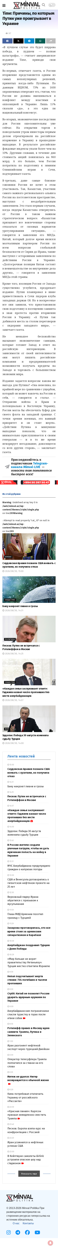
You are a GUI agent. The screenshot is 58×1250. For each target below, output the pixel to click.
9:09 (11, 1006)
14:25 (11, 792)
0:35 (11, 1072)
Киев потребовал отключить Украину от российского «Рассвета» (25, 1097)
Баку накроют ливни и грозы (20, 606)
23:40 (11, 1124)
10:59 (11, 941)
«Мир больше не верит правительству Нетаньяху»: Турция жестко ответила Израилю (28, 962)
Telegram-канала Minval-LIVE (29, 465)
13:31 (11, 861)
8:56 (11, 1024)
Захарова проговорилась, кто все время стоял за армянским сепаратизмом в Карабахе (28, 931)
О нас (16, 1223)
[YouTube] (37, 1232)
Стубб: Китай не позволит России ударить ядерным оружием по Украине (28, 997)
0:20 (11, 1089)
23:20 (11, 1138)
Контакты (28, 1223)
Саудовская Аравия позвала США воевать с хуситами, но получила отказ (28, 772)
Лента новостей (21, 756)
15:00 (11, 765)
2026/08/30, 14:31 (13, 610)
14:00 (11, 827)
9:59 (11, 972)
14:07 (11, 806)
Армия (8, 557)
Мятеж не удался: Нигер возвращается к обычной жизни (28, 1078)
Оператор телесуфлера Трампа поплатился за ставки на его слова (27, 1063)
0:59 (11, 1055)
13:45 (11, 840)
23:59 (11, 1107)
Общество (10, 600)
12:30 (11, 892)
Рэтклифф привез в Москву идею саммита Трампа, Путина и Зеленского (28, 1032)
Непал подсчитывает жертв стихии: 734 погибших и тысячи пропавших (27, 980)
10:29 (11, 954)
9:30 (11, 989)
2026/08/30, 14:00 (14, 743)
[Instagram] (8, 1232)
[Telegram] (17, 1232)
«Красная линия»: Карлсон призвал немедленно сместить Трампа (26, 1115)
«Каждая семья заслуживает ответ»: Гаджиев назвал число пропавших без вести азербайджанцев (25, 692)
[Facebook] (27, 1232)
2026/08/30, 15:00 (14, 571)
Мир (7, 729)
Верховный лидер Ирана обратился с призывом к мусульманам (22, 900)
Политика (10, 639)
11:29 (11, 923)
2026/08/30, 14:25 (13, 653)
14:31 (11, 782)
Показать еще (29, 1174)
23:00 (11, 1151)
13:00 (11, 875)
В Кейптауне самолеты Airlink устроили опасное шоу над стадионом (25, 1159)
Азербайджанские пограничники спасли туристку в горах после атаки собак (28, 1014)
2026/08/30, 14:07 (14, 700)
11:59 (11, 910)
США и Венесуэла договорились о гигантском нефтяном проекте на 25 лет (28, 883)
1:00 (11, 1041)
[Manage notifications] (50, 1242)
